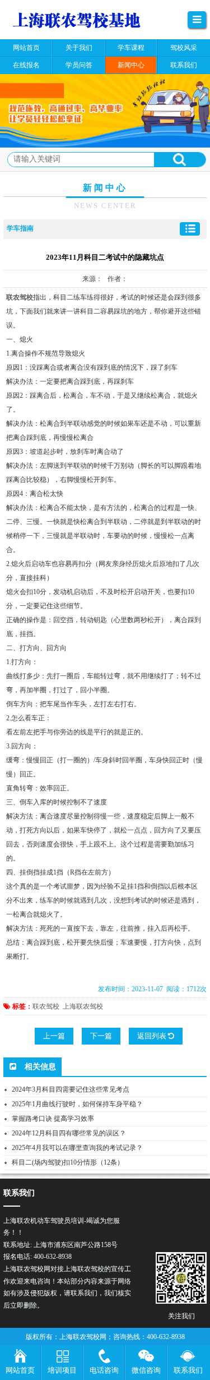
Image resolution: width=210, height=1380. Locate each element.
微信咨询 (146, 1370)
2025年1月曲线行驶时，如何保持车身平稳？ (77, 1104)
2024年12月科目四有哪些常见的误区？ (69, 1133)
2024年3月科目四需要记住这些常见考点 (70, 1089)
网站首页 (20, 1370)
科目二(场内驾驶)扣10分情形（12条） (68, 1162)
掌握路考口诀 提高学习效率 (53, 1119)
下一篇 (101, 1036)
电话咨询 (104, 1370)
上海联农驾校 (83, 1006)
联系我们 (188, 1370)
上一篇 (54, 1036)
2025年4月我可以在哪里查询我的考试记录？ (77, 1148)
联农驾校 (45, 1006)
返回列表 (152, 1036)
